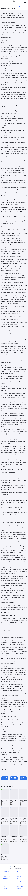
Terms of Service (20, 884)
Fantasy (18, 878)
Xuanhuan (19, 876)
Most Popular (6, 871)
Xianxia (18, 873)
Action (4, 886)
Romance (5, 881)
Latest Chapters (7, 873)
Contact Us (19, 888)
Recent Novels (6, 876)
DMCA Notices (20, 886)
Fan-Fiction (5, 878)
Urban (4, 884)
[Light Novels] (14, 2)
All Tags (5, 888)
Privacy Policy (20, 881)
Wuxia (18, 871)
